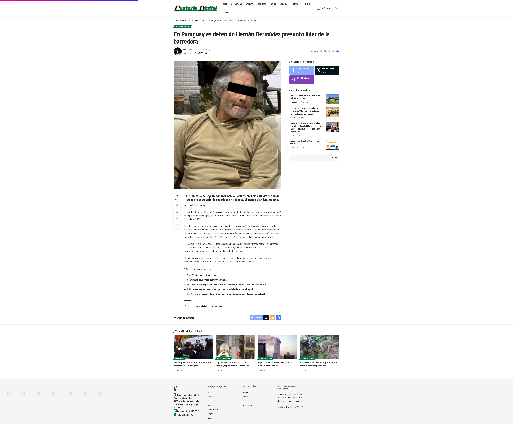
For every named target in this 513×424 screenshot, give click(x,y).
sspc (220, 306)
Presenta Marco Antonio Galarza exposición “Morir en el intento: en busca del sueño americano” (304, 111)
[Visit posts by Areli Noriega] (178, 51)
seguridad (213, 306)
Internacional (182, 27)
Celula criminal (201, 306)
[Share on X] (325, 51)
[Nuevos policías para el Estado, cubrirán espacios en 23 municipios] (193, 347)
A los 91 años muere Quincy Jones (202, 275)
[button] (318, 8)
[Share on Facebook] (321, 51)
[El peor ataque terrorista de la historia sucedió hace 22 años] (277, 347)
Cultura (292, 118)
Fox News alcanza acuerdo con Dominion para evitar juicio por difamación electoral (226, 294)
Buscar (334, 158)
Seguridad (293, 102)
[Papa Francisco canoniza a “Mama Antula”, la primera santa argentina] (235, 347)
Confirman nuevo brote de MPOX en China (207, 279)
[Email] (333, 51)
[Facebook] (301, 70)
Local (291, 135)
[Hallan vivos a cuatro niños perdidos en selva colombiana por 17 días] (319, 347)
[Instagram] (301, 79)
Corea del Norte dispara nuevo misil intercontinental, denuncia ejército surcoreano (226, 284)
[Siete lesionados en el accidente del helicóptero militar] (332, 99)
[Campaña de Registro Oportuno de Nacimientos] (332, 145)
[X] (327, 70)
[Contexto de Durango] (195, 8)
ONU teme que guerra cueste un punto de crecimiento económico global (221, 289)
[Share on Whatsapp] (329, 51)
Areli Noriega (189, 49)
